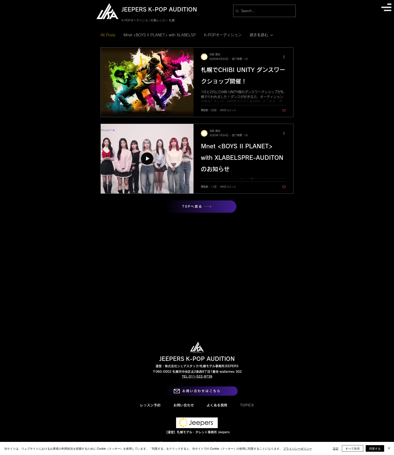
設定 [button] (336, 448)
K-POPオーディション (223, 35)
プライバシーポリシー (297, 448)
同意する (375, 448)
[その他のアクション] (285, 56)
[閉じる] (389, 448)
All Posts (108, 35)
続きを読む (259, 35)
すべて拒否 (352, 448)
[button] (386, 7)
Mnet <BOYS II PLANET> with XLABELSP (160, 35)
